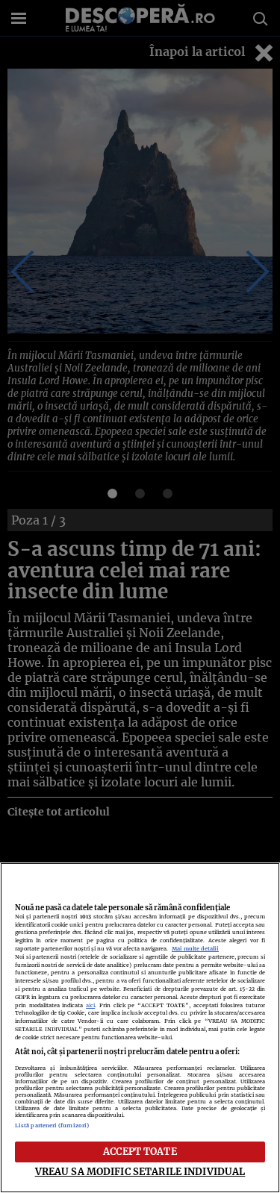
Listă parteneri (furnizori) (52, 1125)
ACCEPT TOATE (140, 1151)
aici (90, 1005)
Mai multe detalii (195, 948)
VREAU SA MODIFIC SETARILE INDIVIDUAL (140, 1171)
